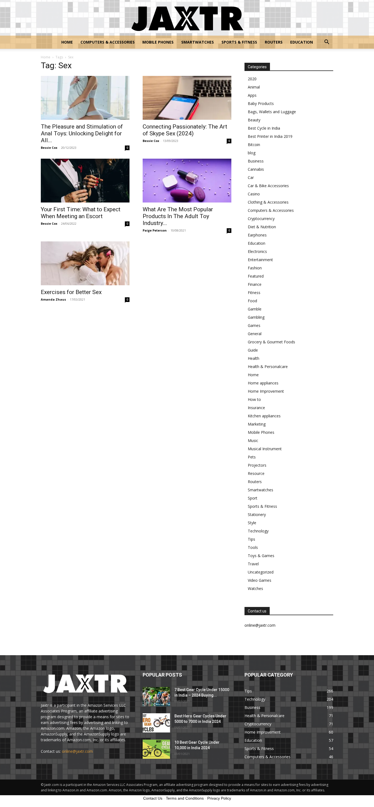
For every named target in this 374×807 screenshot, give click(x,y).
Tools (253, 547)
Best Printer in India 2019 (270, 136)
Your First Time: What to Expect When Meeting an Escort (80, 212)
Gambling (256, 317)
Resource (256, 473)
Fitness (254, 292)
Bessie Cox (49, 148)
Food (252, 300)
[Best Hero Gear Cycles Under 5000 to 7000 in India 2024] (156, 722)
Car (251, 177)
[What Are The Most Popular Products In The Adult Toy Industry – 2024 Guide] (187, 181)
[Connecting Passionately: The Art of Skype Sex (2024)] (187, 98)
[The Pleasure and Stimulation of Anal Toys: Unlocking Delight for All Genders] (85, 98)
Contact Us (152, 798)
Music (253, 440)
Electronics (257, 251)
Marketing (257, 424)
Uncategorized (261, 572)
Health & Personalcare (268, 366)
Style (252, 522)
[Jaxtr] (187, 18)
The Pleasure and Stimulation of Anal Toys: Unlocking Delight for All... (82, 133)
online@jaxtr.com (77, 751)
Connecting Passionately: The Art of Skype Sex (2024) (185, 130)
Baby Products (261, 103)
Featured (256, 276)
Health (253, 358)
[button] (326, 42)
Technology (258, 531)
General (254, 333)
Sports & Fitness (239, 42)
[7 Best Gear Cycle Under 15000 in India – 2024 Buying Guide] (156, 696)
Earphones (257, 235)
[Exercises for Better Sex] (85, 263)
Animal (254, 87)
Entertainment (260, 259)
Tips (251, 539)
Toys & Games (261, 555)
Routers (274, 42)
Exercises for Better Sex (71, 292)
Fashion (255, 267)
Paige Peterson (155, 230)
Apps (252, 95)
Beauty (254, 119)
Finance (254, 284)
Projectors (257, 465)
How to (254, 399)
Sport (252, 498)
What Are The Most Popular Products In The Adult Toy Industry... (178, 216)
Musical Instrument (265, 448)
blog (251, 152)
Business (256, 161)
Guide (253, 350)
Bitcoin (254, 144)
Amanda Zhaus (53, 299)
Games (254, 325)
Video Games (259, 580)
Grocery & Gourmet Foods (271, 341)
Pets (252, 457)
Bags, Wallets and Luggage (272, 111)
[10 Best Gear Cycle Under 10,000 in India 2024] (156, 749)
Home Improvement (266, 391)
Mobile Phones (158, 42)
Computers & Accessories (107, 42)
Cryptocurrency (261, 218)
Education (301, 42)
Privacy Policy (219, 798)
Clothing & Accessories (268, 202)
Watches (255, 588)
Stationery (257, 514)
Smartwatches (197, 42)
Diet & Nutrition (262, 226)
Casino (254, 193)
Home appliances (263, 383)
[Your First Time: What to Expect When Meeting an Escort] (85, 181)
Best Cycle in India (264, 128)
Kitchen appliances (264, 415)
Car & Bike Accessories (268, 185)
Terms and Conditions (185, 798)
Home (67, 42)
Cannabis (256, 169)
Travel (253, 563)
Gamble (254, 309)
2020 (252, 78)
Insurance (256, 407)
